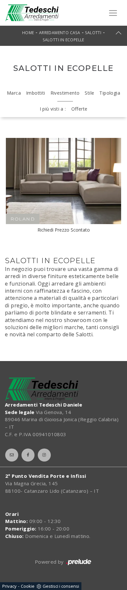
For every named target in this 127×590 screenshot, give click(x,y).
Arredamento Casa (59, 32)
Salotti (93, 32)
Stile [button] (89, 93)
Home (28, 32)
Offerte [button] (79, 109)
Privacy (9, 586)
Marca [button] (14, 93)
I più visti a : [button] (53, 109)
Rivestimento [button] (65, 93)
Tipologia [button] (109, 93)
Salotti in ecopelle (63, 40)
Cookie (28, 586)
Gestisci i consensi (61, 586)
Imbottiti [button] (35, 93)
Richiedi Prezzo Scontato (63, 230)
